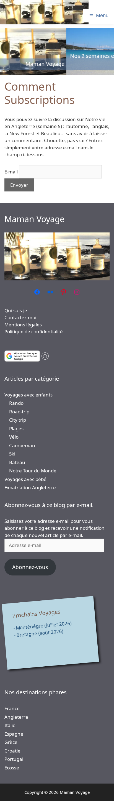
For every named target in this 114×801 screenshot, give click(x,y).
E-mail (11, 171)
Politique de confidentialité (33, 331)
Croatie (12, 751)
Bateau (17, 462)
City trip (17, 420)
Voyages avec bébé (25, 479)
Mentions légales (23, 324)
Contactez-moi (20, 317)
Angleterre (16, 717)
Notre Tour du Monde (32, 470)
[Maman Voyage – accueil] (44, 12)
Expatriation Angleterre (30, 487)
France (12, 708)
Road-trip (19, 411)
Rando (16, 403)
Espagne (13, 734)
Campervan (22, 445)
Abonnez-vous (30, 567)
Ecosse (11, 767)
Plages (16, 428)
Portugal (13, 759)
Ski (12, 454)
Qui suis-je (15, 310)
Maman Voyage (34, 219)
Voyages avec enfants (28, 394)
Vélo (14, 437)
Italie (9, 725)
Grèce (10, 742)
